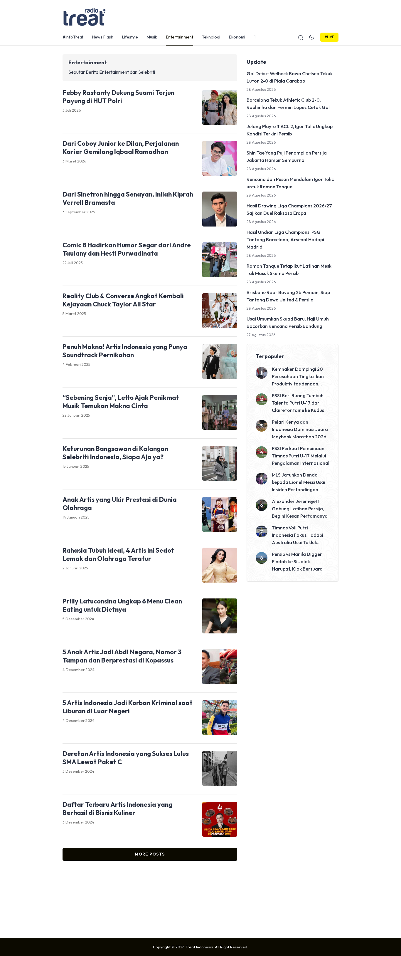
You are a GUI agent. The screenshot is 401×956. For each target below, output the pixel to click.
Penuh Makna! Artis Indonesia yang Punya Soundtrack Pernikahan (125, 351)
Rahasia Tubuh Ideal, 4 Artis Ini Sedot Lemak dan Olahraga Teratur (118, 554)
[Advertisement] (200, 898)
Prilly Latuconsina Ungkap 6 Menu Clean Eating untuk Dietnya (122, 605)
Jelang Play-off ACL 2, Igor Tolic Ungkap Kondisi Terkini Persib (290, 130)
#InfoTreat (73, 37)
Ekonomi (237, 37)
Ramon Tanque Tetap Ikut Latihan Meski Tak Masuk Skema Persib (290, 269)
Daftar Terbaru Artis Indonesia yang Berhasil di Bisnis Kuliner (117, 808)
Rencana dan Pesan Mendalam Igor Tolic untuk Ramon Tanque (290, 182)
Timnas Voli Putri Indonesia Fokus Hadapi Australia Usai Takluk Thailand (297, 535)
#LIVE (329, 37)
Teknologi (211, 37)
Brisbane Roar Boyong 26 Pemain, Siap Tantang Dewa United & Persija (288, 296)
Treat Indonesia (199, 947)
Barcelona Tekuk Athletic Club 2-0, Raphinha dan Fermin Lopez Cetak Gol (288, 103)
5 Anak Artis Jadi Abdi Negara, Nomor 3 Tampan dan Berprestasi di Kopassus (122, 656)
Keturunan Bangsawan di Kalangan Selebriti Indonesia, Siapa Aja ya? (115, 453)
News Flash (102, 37)
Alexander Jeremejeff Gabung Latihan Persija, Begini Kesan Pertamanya (300, 508)
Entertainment (179, 37)
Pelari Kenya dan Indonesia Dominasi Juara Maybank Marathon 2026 (300, 429)
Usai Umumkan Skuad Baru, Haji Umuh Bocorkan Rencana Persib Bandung (288, 322)
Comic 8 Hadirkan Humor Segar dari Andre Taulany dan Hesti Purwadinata (127, 249)
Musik (152, 37)
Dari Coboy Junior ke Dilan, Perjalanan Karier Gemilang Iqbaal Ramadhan (121, 147)
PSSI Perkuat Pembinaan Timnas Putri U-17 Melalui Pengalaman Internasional (300, 455)
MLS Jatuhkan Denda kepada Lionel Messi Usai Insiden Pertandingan (298, 482)
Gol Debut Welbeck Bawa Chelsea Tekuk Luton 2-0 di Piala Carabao (290, 77)
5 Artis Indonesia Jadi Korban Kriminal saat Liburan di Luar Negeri (128, 707)
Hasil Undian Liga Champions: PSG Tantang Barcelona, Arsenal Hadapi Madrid (285, 239)
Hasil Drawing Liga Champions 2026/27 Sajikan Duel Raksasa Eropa (289, 209)
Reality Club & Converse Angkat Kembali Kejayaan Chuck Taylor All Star (123, 300)
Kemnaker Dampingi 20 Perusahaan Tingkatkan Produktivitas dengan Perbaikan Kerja (298, 377)
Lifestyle (130, 37)
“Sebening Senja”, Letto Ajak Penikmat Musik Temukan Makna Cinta (121, 401)
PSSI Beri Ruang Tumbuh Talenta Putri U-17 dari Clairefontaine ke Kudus (298, 403)
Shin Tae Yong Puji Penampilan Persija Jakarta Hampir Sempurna (287, 156)
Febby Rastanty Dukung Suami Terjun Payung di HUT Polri (118, 96)
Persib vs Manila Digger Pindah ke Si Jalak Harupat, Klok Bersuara (297, 561)
